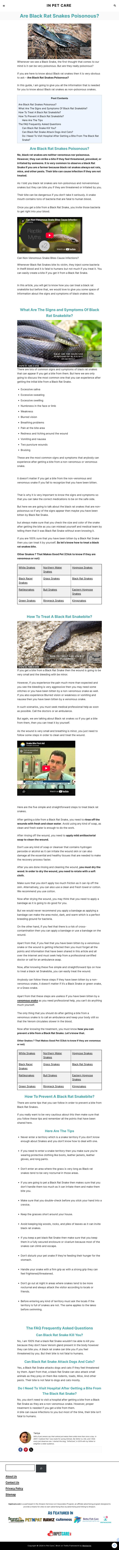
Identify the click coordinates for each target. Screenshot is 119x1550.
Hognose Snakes (82, 567)
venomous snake (27, 1000)
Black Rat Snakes (82, 578)
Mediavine (86, 1546)
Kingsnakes (79, 600)
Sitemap (11, 1494)
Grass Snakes (51, 578)
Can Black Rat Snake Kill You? (39, 128)
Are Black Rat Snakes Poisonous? (37, 104)
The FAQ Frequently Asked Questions (39, 124)
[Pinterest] (26, 1450)
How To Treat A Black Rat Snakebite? (39, 112)
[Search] (41, 1468)
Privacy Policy (14, 1488)
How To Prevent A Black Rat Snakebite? (41, 116)
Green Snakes (27, 600)
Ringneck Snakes (53, 600)
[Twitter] (31, 1450)
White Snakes (27, 567)
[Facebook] (20, 1450)
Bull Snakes (50, 589)
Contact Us (12, 1482)
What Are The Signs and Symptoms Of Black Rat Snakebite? (52, 108)
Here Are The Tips (32, 120)
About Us (11, 1476)
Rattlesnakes (26, 589)
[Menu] (4, 6)
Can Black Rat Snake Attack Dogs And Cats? (47, 132)
